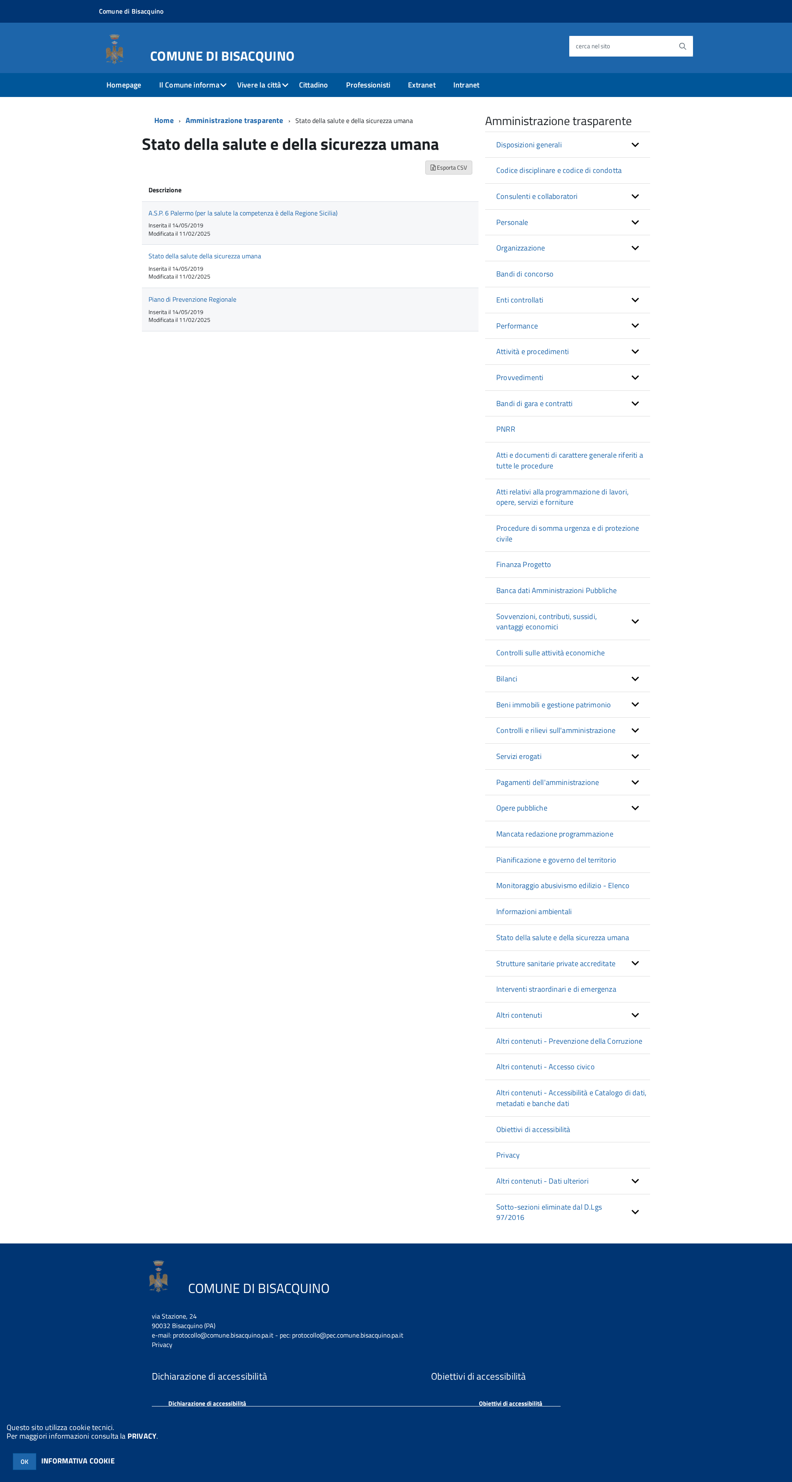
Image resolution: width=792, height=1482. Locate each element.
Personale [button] (512, 222)
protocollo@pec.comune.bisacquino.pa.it (347, 1335)
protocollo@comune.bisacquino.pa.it (223, 1335)
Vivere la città (259, 84)
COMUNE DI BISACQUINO (222, 54)
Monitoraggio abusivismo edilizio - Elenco (562, 885)
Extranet (421, 84)
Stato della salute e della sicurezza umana (562, 937)
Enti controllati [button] (519, 299)
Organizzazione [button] (520, 247)
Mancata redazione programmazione (554, 833)
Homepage (123, 84)
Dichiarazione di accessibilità (207, 1403)
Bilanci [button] (506, 678)
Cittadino (313, 84)
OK (24, 1461)
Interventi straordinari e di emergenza (556, 989)
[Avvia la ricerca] (683, 46)
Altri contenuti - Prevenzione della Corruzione (569, 1041)
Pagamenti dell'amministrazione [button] (547, 782)
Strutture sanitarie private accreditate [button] (555, 963)
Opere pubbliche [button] (521, 807)
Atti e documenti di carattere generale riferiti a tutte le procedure (569, 460)
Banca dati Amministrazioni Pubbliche (556, 590)
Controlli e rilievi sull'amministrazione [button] (555, 730)
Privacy (508, 1155)
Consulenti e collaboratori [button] (537, 196)
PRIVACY (141, 1436)
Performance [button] (517, 325)
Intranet (466, 84)
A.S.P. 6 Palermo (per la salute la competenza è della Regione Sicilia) (242, 213)
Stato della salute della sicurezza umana (204, 256)
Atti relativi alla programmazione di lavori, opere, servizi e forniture (562, 497)
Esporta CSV (451, 167)
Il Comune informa (189, 84)
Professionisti (368, 84)
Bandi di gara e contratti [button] (534, 403)
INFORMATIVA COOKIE (78, 1460)
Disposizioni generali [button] (529, 144)
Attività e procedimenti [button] (532, 351)
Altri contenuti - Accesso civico (545, 1066)
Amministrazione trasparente (234, 120)
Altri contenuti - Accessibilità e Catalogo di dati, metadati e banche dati (571, 1098)
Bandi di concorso (525, 273)
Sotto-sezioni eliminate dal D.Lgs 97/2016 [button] (549, 1212)
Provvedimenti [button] (519, 377)
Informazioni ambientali (534, 911)
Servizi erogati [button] (519, 756)
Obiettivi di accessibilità (533, 1129)
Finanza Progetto (523, 564)
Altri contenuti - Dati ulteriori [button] (542, 1181)
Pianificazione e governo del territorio (556, 859)
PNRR (505, 429)
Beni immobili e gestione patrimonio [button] (553, 704)
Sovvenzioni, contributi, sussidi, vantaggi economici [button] (546, 622)
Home (164, 120)
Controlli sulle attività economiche (550, 652)
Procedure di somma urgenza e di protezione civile (567, 533)
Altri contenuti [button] (519, 1015)
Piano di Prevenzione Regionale (192, 299)
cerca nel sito (593, 46)
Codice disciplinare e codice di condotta (559, 170)
